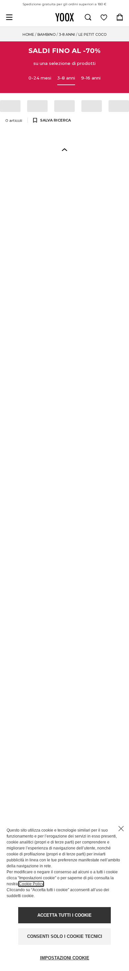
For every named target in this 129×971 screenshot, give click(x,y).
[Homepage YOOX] (64, 17)
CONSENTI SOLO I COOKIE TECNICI (64, 936)
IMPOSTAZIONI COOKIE (64, 957)
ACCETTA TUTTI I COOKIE (64, 915)
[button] (64, 149)
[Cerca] (88, 17)
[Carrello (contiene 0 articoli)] (119, 17)
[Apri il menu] (9, 17)
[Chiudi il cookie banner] (121, 828)
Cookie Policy (31, 884)
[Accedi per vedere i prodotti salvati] (103, 17)
